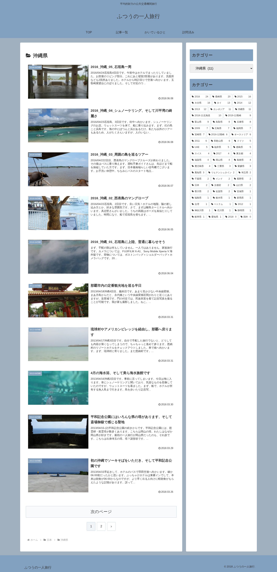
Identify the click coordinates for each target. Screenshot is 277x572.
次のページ (101, 511)
